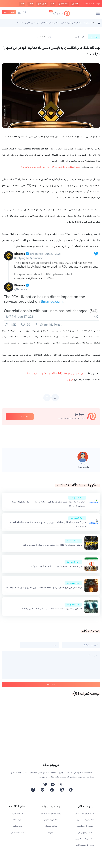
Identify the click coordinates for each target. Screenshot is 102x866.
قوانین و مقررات (17, 813)
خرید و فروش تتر (85, 832)
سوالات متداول (51, 826)
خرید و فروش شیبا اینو (85, 845)
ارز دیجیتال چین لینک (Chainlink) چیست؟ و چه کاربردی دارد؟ (55, 373)
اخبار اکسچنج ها (77, 497)
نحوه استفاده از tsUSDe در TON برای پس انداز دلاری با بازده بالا (50, 167)
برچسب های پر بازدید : (91, 3)
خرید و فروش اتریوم (85, 826)
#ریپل (31, 3)
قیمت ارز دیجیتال (9, 12)
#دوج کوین (42, 3)
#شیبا (22, 3)
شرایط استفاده (17, 819)
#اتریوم (75, 3)
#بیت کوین (63, 3)
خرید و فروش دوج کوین (85, 839)
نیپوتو (70, 379)
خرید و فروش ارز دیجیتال (85, 813)
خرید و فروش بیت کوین (85, 819)
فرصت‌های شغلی (17, 832)
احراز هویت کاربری (51, 819)
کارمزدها (51, 832)
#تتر (52, 3)
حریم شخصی (17, 826)
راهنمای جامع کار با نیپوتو (51, 813)
